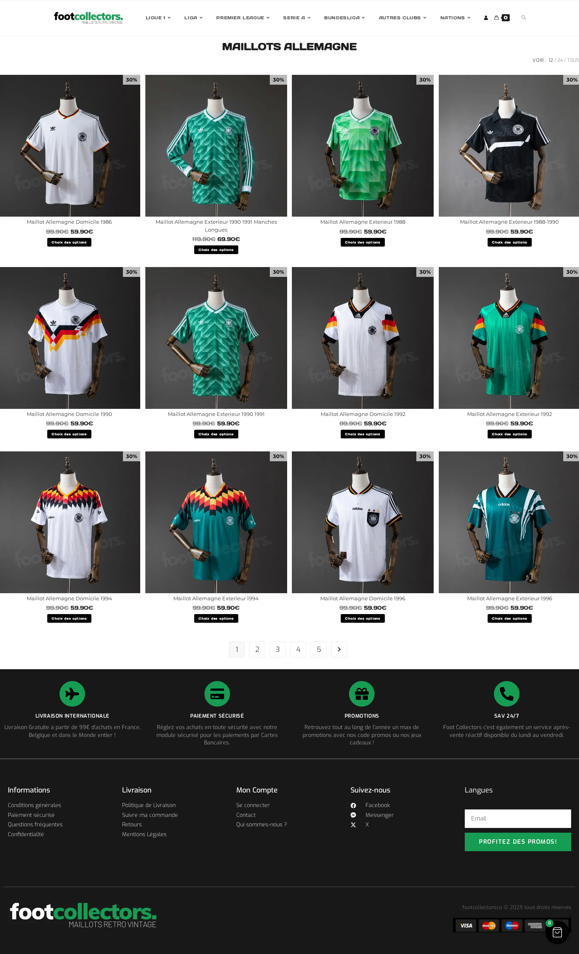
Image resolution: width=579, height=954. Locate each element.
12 (551, 60)
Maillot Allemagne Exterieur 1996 (509, 598)
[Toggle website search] (524, 17)
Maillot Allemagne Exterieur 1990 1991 (216, 414)
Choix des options (69, 242)
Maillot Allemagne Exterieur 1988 (362, 222)
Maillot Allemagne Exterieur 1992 (509, 414)
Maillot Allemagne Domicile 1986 (69, 222)
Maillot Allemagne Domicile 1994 (69, 598)
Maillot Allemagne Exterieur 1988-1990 (509, 222)
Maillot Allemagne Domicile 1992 (363, 414)
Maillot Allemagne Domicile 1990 (69, 414)
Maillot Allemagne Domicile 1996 (362, 598)
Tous (573, 60)
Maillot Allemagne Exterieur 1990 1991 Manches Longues (216, 226)
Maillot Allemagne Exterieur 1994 (216, 598)
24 (560, 60)
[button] (557, 932)
